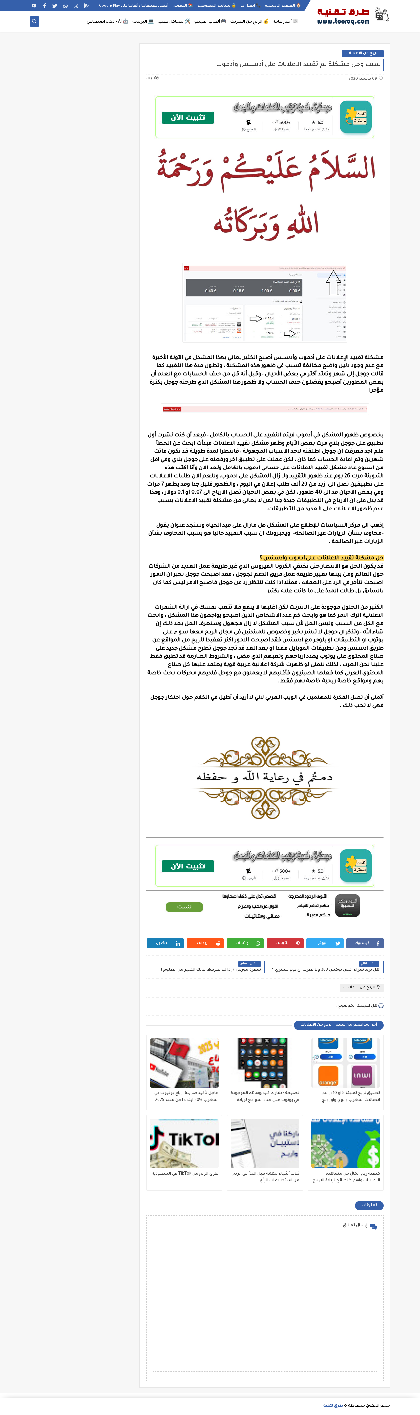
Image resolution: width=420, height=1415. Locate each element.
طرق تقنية (333, 1406)
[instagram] (76, 5)
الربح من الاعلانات (362, 54)
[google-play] (86, 5)
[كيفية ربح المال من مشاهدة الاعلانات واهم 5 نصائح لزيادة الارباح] (345, 1143)
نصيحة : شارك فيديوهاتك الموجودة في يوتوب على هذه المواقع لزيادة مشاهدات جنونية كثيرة (265, 1097)
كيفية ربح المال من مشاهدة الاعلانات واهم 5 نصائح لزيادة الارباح (346, 1177)
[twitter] (55, 5)
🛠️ (174, 22)
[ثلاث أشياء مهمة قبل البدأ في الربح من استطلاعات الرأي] (265, 1143)
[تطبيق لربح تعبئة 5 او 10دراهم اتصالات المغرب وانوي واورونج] (345, 1063)
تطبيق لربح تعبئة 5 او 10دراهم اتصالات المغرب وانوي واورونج (351, 1097)
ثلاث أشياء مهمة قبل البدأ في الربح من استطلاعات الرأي (265, 1177)
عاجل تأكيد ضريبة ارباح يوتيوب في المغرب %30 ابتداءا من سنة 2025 (186, 1097)
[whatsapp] (65, 5)
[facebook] (44, 5)
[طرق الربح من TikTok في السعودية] (184, 1143)
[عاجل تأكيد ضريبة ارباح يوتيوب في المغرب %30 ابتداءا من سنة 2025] (184, 1063)
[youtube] (34, 5)
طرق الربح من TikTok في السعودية (185, 1174)
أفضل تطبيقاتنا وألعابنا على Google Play (133, 6)
